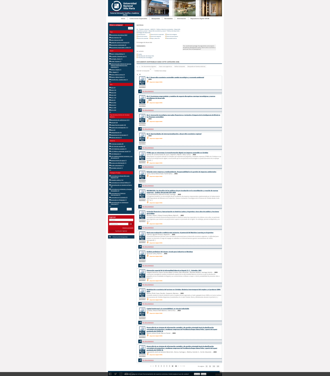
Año (111, 84)
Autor (112, 51)
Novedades (168, 18)
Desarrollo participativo (172, 36)
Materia (112, 141)
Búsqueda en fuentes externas (196, 66)
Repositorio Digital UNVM (199, 18)
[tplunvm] (140, 74)
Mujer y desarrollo (155, 38)
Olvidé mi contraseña (127, 228)
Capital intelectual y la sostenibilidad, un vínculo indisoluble (168, 309)
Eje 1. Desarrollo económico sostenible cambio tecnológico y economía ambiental (175, 77)
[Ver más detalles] (142, 84)
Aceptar (203, 374)
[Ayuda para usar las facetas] (124, 25)
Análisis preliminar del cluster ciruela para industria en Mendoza (170, 252)
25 (206, 366)
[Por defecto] (138, 74)
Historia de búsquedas (120, 237)
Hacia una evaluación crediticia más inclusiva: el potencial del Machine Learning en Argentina (180, 233)
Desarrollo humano (142, 36)
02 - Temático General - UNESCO (146, 29)
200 (218, 366)
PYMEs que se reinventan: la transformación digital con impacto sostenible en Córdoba (177, 153)
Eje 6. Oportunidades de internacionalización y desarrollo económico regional (174, 134)
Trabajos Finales (115, 173)
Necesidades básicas (172, 38)
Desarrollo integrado (156, 36)
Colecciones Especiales (138, 18)
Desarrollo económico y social (157, 31)
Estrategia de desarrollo (143, 32)
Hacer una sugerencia (165, 66)
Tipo (111, 32)
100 (214, 366)
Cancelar (197, 374)
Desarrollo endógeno (172, 34)
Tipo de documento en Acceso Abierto (119, 116)
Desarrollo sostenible (143, 38)
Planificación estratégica (145, 57)
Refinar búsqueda (180, 66)
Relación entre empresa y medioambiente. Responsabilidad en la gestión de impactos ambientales (181, 172)
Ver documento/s (148, 91)
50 (210, 366)
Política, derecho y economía (165, 29)
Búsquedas (156, 18)
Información (181, 18)
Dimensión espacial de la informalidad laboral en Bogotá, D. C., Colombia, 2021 (174, 270)
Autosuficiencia (141, 34)
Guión (140, 54)
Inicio (123, 18)
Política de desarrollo (173, 31)
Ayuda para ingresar (121, 231)
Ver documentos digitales (148, 66)
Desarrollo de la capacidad (157, 34)
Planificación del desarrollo (146, 56)
